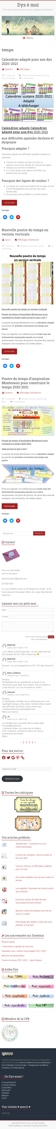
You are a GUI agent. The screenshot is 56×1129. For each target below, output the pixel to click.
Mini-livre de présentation (13, 955)
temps (4, 78)
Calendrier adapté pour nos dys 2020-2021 (27, 61)
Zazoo (7, 240)
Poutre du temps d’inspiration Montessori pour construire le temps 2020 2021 (26, 382)
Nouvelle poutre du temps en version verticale (25, 232)
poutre (30, 246)
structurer (45, 75)
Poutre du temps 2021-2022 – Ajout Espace (22, 960)
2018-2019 (25, 75)
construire (32, 399)
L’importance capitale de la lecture (17, 946)
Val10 (4, 1098)
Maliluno (5, 1095)
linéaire (38, 399)
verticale (41, 246)
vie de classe (11, 78)
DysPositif (6, 1090)
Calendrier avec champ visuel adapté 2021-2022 (24, 951)
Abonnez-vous (12, 778)
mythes (44, 399)
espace (39, 75)
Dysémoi (8, 69)
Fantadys (6, 1093)
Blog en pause (8, 942)
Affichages (25, 69)
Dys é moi (28, 5)
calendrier (33, 75)
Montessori (34, 240)
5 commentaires (27, 78)
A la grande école (9, 1082)
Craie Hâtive (6, 1088)
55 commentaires (19, 402)
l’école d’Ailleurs (9, 1085)
